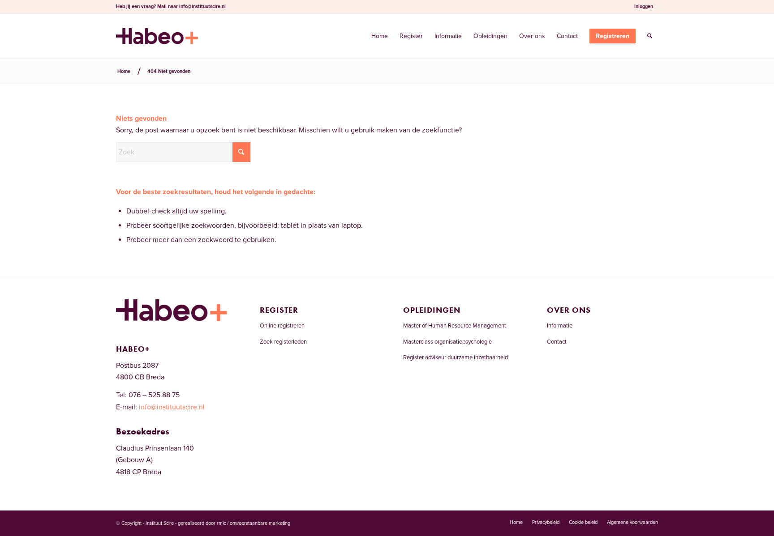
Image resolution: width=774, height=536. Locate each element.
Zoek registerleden (283, 341)
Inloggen (643, 6)
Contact (557, 341)
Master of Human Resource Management (454, 325)
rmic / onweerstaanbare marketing (253, 523)
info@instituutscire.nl (202, 6)
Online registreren (282, 325)
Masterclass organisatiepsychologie (447, 341)
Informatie (559, 325)
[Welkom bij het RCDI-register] (157, 36)
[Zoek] (649, 36)
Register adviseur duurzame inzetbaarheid (455, 357)
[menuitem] (644, 6)
